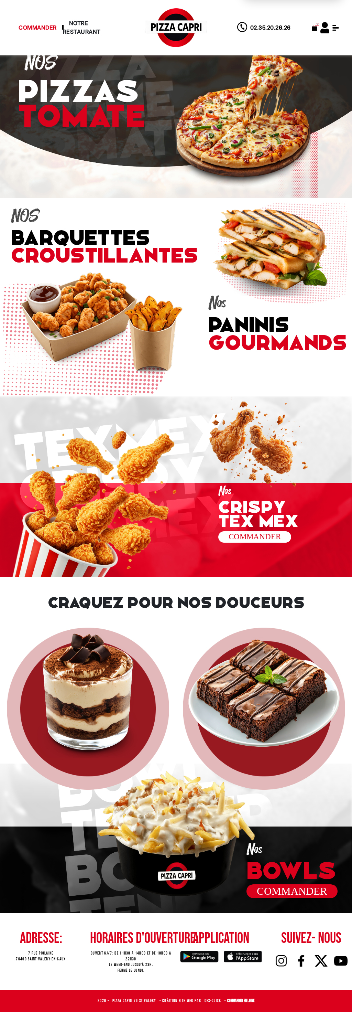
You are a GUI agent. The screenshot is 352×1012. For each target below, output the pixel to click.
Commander (38, 27)
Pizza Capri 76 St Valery (134, 1000)
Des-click (213, 1000)
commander (255, 536)
